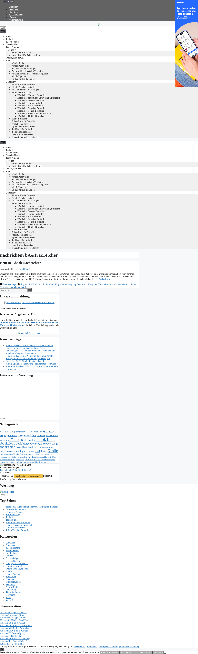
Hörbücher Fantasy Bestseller (30, 100)
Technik (9, 39)
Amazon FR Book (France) (12, 644)
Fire (38, 447)
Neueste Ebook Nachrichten (20, 263)
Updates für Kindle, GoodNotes (14, 620)
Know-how (11, 576)
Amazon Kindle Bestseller (24, 84)
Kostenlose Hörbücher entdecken (27, 55)
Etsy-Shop (13, 12)
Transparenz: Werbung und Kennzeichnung (119, 646)
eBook (34, 284)
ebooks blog (7, 446)
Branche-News (13, 44)
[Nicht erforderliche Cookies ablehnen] (165, 653)
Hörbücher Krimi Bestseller (30, 105)
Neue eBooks (12, 587)
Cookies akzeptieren (109, 652)
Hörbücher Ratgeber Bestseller (31, 108)
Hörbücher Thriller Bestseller (30, 116)
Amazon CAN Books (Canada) (14, 630)
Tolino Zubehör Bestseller (23, 121)
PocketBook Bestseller (22, 124)
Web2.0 (9, 600)
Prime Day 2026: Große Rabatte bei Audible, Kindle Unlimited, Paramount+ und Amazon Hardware (31, 362)
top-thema (10, 595)
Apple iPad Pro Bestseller (23, 126)
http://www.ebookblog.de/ (85, 284)
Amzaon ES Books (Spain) (12, 633)
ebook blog (54, 284)
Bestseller (13, 7)
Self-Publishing (13, 514)
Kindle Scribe (19, 454)
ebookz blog (66, 284)
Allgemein (10, 542)
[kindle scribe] (7, 492)
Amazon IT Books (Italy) (11, 636)
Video (8, 597)
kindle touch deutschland (44, 454)
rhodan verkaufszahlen (7, 459)
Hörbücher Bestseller (21, 52)
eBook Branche (13, 548)
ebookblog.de (36, 443)
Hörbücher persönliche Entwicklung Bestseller (38, 98)
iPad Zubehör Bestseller (22, 129)
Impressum (92, 646)
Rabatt (54, 457)
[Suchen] (29, 290)
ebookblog (6, 443)
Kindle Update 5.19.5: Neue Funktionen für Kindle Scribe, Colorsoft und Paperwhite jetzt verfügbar (29, 357)
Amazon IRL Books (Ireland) (13, 641)
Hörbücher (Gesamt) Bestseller (31, 95)
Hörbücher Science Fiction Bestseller (34, 113)
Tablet (27, 460)
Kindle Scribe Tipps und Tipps (14, 617)
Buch (48, 435)
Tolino (31, 459)
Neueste (3, 287)
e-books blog (4, 440)
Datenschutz (79, 646)
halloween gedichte (46, 447)
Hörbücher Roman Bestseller (30, 111)
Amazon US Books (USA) (12, 623)
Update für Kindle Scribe (23, 79)
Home (8, 36)
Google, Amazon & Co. (17, 563)
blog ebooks (38, 435)
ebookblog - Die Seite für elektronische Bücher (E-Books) (32, 506)
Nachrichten (103, 284)
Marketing (3, 457)
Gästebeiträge (12, 558)
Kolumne (10, 579)
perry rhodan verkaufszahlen (17, 457)
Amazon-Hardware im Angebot (26, 89)
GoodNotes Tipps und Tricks (13, 612)
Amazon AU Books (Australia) (14, 628)
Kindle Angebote (13, 574)
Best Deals (14, 9)
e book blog (21, 443)
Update (37, 459)
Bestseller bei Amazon (16, 509)
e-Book (54, 435)
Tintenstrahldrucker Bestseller (25, 137)
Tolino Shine (12, 520)
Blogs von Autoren (14, 512)
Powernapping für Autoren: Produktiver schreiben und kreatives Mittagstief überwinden (31, 352)
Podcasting (11, 589)
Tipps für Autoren (14, 592)
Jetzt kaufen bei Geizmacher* (28, 476)
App (1, 435)
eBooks (12, 17)
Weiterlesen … (106, 279)
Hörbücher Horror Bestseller (30, 103)
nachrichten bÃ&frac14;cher (123, 284)
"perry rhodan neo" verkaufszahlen (27, 432)
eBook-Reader (12, 42)
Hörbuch (10, 50)
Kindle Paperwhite (20, 66)
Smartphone (20, 459)
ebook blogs (51, 443)
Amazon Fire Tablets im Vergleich (27, 71)
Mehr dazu (158, 652)
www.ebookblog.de (18, 287)
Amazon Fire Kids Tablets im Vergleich (30, 73)
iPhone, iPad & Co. (15, 57)
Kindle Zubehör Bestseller (24, 87)
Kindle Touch (31, 454)
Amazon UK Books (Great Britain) (16, 625)
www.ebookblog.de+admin (36, 462)
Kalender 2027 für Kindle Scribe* (15, 470)
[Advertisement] (24, 398)
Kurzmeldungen (16, 20)
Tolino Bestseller (19, 118)
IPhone (43, 451)
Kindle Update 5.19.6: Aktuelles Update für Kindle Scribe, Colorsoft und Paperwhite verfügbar (29, 346)
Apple (7, 435)
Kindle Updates (19, 76)
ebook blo (43, 284)
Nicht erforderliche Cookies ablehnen (136, 652)
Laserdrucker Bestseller (22, 134)
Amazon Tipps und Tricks (12, 615)
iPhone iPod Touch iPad (17, 568)
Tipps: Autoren (12, 47)
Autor (14, 435)
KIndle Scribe (18, 63)
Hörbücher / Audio (14, 566)
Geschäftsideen (13, 561)
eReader (30, 447)
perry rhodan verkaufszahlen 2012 (39, 457)
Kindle (9, 60)
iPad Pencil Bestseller (21, 132)
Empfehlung (11, 553)
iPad (37, 451)
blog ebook (25, 284)
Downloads (11, 545)
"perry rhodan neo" (6, 432)
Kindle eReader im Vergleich (25, 68)
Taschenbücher (15, 14)
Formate (9, 555)
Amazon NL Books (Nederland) (15, 638)
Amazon (49, 431)
